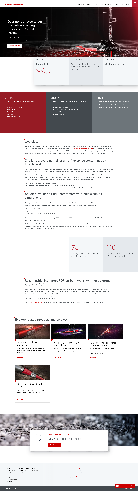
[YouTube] (9, 488)
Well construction (87, 4)
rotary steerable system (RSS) (83, 148)
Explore (20, 357)
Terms (131, 488)
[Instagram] (12, 488)
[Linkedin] (7, 488)
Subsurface (79, 4)
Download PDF (15, 45)
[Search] (135, 3)
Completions (96, 4)
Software (128, 4)
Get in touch (54, 444)
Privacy (126, 488)
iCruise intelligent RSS (35, 302)
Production (103, 4)
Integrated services (120, 4)
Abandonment (110, 4)
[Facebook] (15, 488)
